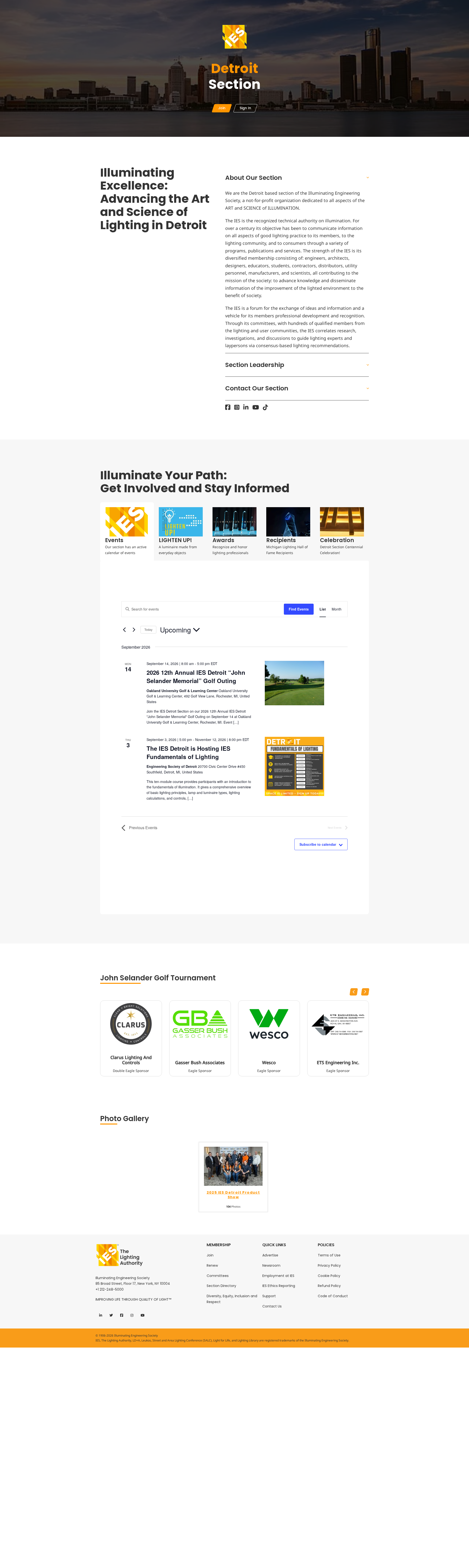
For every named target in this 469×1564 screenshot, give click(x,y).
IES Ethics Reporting (278, 1285)
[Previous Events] (124, 630)
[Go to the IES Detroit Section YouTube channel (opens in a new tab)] (255, 407)
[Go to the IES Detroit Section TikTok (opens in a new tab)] (265, 407)
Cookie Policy (329, 1275)
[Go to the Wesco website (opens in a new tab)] (269, 1024)
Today (148, 629)
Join (210, 1255)
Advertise (270, 1255)
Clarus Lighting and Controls (131, 1060)
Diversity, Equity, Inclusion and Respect (232, 1299)
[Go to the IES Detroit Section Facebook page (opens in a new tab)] (227, 407)
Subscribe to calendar (317, 844)
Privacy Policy (329, 1265)
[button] (297, 177)
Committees (218, 1275)
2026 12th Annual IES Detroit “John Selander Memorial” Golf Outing (196, 676)
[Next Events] (134, 630)
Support (269, 1296)
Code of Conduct (333, 1296)
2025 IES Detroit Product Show (233, 1195)
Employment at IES (278, 1275)
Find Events (299, 609)
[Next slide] (365, 992)
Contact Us (272, 1306)
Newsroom (271, 1265)
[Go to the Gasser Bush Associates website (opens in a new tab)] (200, 1024)
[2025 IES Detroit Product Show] (233, 1166)
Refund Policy (329, 1285)
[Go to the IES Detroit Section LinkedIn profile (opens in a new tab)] (245, 407)
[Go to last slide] (354, 992)
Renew (212, 1265)
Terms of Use (329, 1255)
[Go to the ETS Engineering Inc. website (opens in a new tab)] (338, 1024)
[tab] (127, 531)
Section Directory (221, 1285)
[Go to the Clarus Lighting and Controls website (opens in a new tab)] (131, 1024)
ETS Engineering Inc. (338, 1062)
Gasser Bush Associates (200, 1062)
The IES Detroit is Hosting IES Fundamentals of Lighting (188, 752)
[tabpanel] (234, 737)
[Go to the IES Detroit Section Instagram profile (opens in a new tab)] (236, 407)
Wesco (269, 1062)
